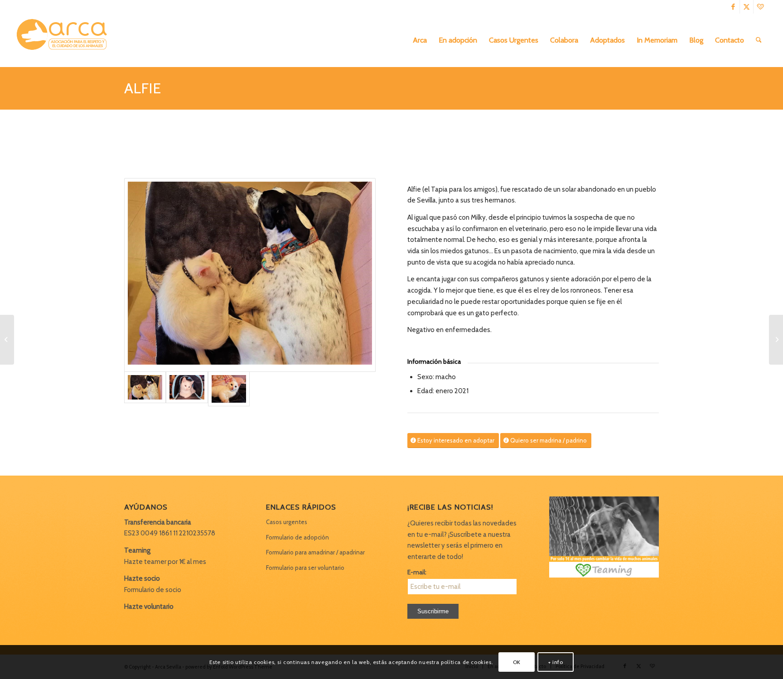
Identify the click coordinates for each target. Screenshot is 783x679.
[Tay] (7, 340)
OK (517, 661)
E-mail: (416, 572)
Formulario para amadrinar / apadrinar (315, 552)
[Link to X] (746, 7)
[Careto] (776, 340)
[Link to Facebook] (733, 7)
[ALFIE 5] (229, 389)
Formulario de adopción (297, 537)
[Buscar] (759, 40)
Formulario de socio (152, 590)
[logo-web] (65, 40)
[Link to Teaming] (760, 7)
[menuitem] (420, 40)
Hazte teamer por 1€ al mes (165, 562)
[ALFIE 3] (250, 275)
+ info (555, 661)
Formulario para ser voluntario (305, 567)
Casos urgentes (286, 521)
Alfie (142, 88)
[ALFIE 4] (187, 389)
